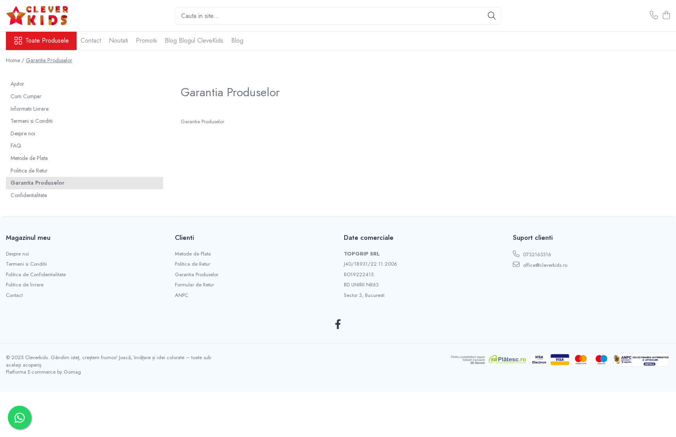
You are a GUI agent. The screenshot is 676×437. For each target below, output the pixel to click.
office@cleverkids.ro (544, 265)
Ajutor (17, 84)
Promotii (146, 40)
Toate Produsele (47, 40)
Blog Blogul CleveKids (194, 40)
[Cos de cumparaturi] (666, 15)
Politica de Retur (29, 170)
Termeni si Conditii (32, 121)
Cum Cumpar (26, 96)
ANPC (181, 295)
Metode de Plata (29, 158)
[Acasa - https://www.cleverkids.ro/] (45, 15)
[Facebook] (338, 325)
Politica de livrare (24, 284)
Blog (237, 40)
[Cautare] (491, 16)
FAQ (16, 145)
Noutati (118, 40)
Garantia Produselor (49, 60)
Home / (15, 60)
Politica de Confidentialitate (36, 274)
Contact (91, 40)
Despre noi (23, 133)
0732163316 (536, 254)
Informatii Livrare (30, 109)
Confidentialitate (29, 195)
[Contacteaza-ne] (654, 15)
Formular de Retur (194, 284)
